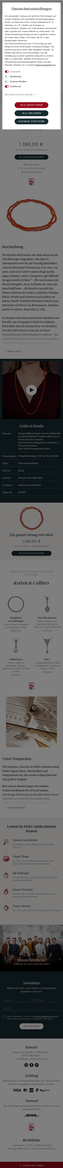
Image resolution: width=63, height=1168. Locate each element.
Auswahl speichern (31, 122)
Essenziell (15, 72)
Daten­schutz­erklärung (45, 64)
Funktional (15, 86)
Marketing (15, 77)
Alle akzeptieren (31, 105)
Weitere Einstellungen (19, 95)
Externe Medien (18, 81)
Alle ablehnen (31, 113)
